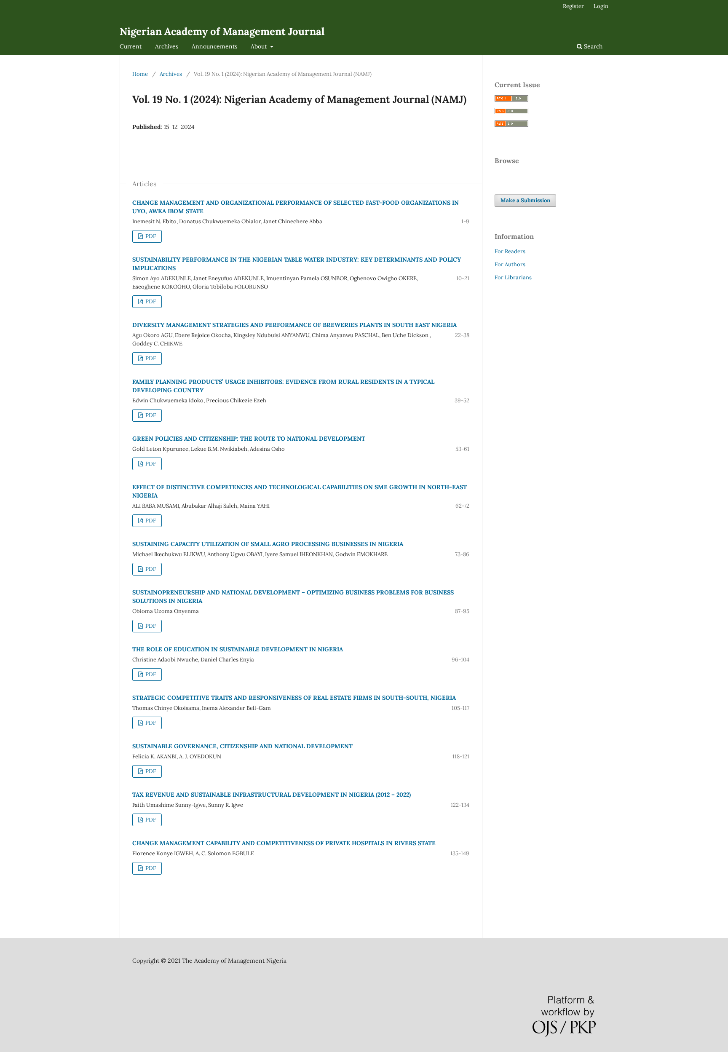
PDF (150, 236)
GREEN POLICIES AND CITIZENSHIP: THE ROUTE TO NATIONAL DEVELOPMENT (248, 438)
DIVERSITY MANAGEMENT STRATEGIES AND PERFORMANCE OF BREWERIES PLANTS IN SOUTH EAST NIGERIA (294, 325)
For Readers (510, 251)
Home (140, 74)
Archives (166, 46)
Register (573, 6)
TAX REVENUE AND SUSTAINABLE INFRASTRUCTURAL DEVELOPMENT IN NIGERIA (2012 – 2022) (271, 794)
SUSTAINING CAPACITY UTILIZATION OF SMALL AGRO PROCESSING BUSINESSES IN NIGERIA (267, 544)
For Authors (510, 264)
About (259, 46)
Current (131, 46)
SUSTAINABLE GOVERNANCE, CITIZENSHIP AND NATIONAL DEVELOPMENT (242, 746)
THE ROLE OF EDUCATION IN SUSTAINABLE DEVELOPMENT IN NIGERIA (237, 649)
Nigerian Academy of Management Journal (222, 31)
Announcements (214, 46)
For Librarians (513, 277)
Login (601, 6)
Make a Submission (525, 200)
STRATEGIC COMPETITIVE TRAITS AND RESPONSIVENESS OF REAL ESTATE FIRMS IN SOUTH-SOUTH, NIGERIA (294, 697)
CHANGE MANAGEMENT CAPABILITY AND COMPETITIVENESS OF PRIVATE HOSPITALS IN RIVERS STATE (284, 843)
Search (592, 46)
